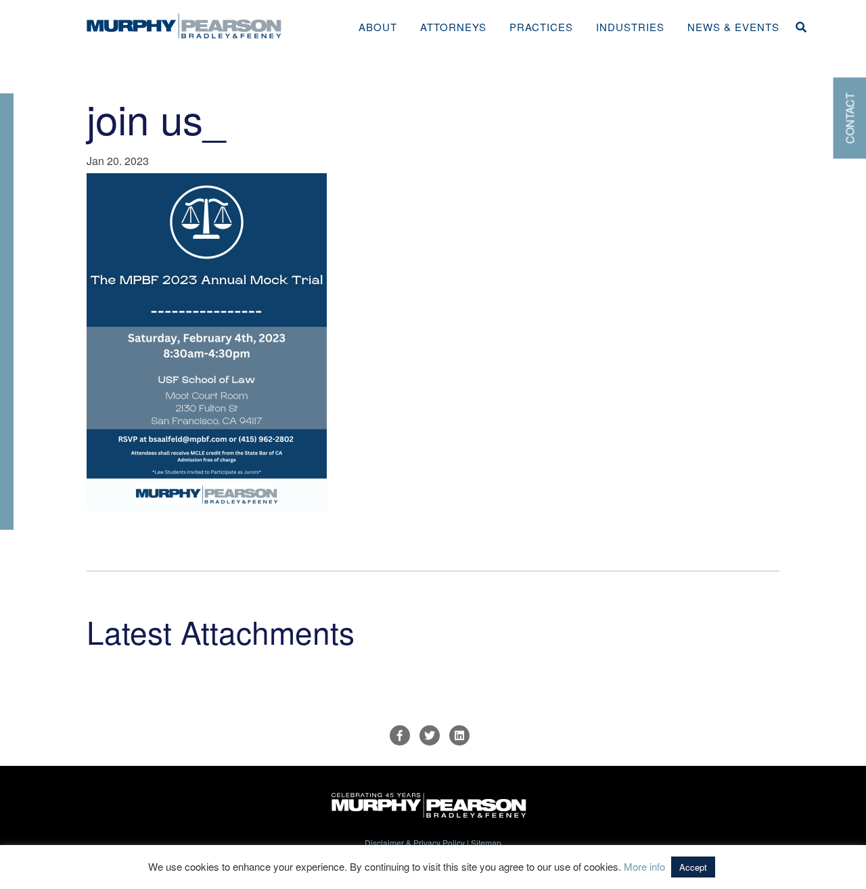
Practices (541, 27)
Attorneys (453, 27)
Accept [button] (693, 867)
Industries (630, 27)
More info (644, 866)
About (378, 27)
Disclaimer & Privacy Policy (415, 842)
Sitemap (486, 842)
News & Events (733, 27)
